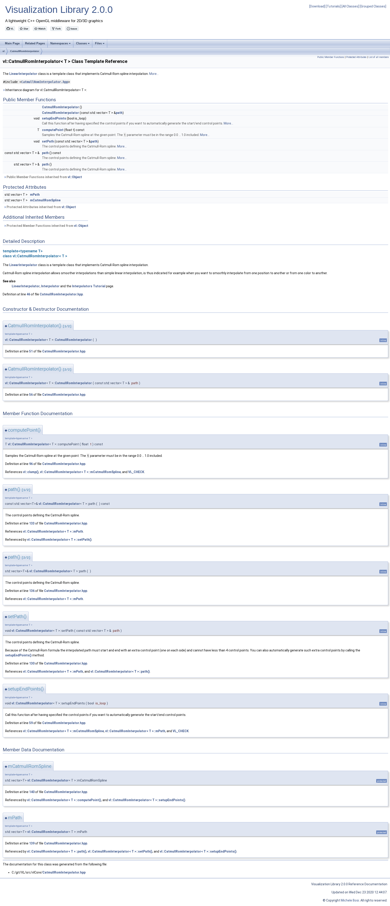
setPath (48, 141)
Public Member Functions (330, 57)
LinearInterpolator (23, 74)
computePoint (52, 130)
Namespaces (60, 45)
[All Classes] (350, 6)
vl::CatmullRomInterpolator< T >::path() (120, 671)
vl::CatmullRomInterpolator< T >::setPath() (59, 539)
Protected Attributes (356, 57)
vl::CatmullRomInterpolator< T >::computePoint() (64, 800)
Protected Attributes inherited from (41, 207)
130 (32, 663)
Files (100, 45)
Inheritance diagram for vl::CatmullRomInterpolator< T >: (46, 90)
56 (31, 394)
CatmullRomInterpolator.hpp (44, 82)
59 (31, 723)
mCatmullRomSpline (45, 200)
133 (32, 523)
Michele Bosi (350, 900)
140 (32, 792)
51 (31, 351)
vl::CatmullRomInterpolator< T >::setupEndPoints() (147, 800)
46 (28, 294)
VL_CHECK (136, 472)
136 (32, 591)
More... (154, 74)
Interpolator (50, 286)
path (119, 113)
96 (31, 464)
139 (32, 843)
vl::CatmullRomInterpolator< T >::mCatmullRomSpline (80, 472)
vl (3, 51)
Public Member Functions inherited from (44, 177)
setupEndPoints (54, 118)
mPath (35, 194)
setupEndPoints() (18, 655)
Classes (83, 45)
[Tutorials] (333, 6)
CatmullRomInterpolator (24, 51)
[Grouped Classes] (373, 6)
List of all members (379, 57)
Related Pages (35, 43)
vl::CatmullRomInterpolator (25, 340)
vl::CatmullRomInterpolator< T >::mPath (53, 531)
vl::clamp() (31, 472)
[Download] (317, 6)
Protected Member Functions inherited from (47, 226)
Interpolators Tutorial (88, 286)
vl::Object (75, 177)
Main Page (12, 43)
